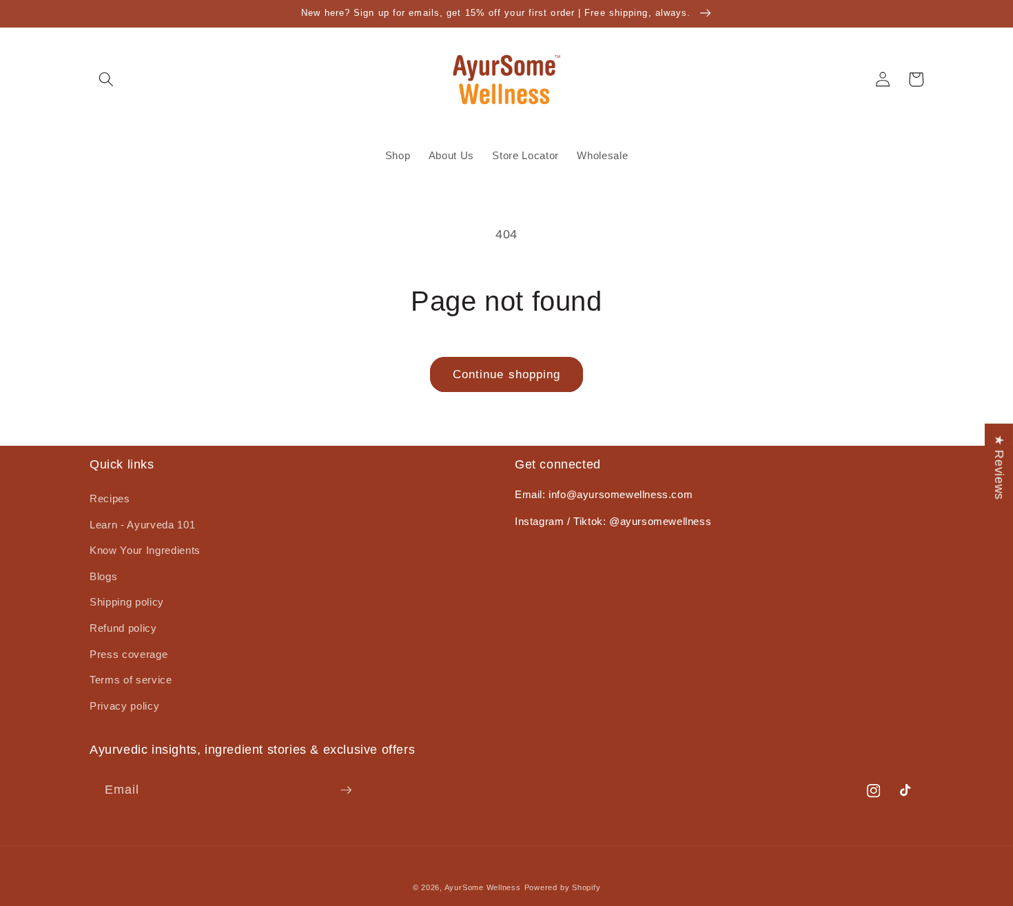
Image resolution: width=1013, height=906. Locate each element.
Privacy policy (124, 706)
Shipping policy (127, 602)
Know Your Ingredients (145, 550)
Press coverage (128, 654)
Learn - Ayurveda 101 (142, 525)
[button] (106, 79)
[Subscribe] (345, 790)
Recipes (110, 498)
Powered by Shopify (562, 887)
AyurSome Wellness (482, 887)
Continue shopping (507, 374)
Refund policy (123, 628)
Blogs (103, 576)
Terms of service (131, 680)
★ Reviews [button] (999, 467)
